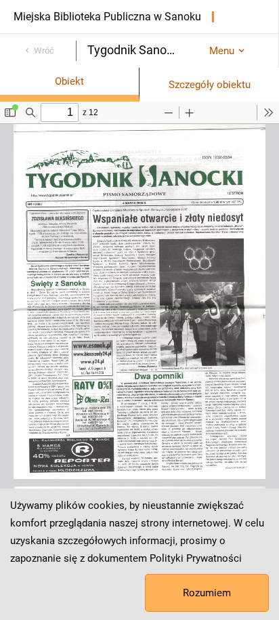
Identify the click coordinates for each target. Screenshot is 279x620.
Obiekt (69, 81)
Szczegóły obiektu (210, 85)
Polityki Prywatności (196, 558)
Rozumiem (207, 593)
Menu (221, 51)
